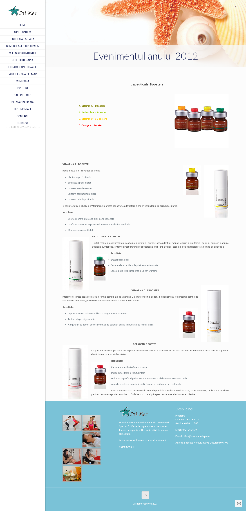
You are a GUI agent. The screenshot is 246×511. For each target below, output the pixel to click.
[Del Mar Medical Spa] (22, 11)
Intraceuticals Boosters (146, 84)
